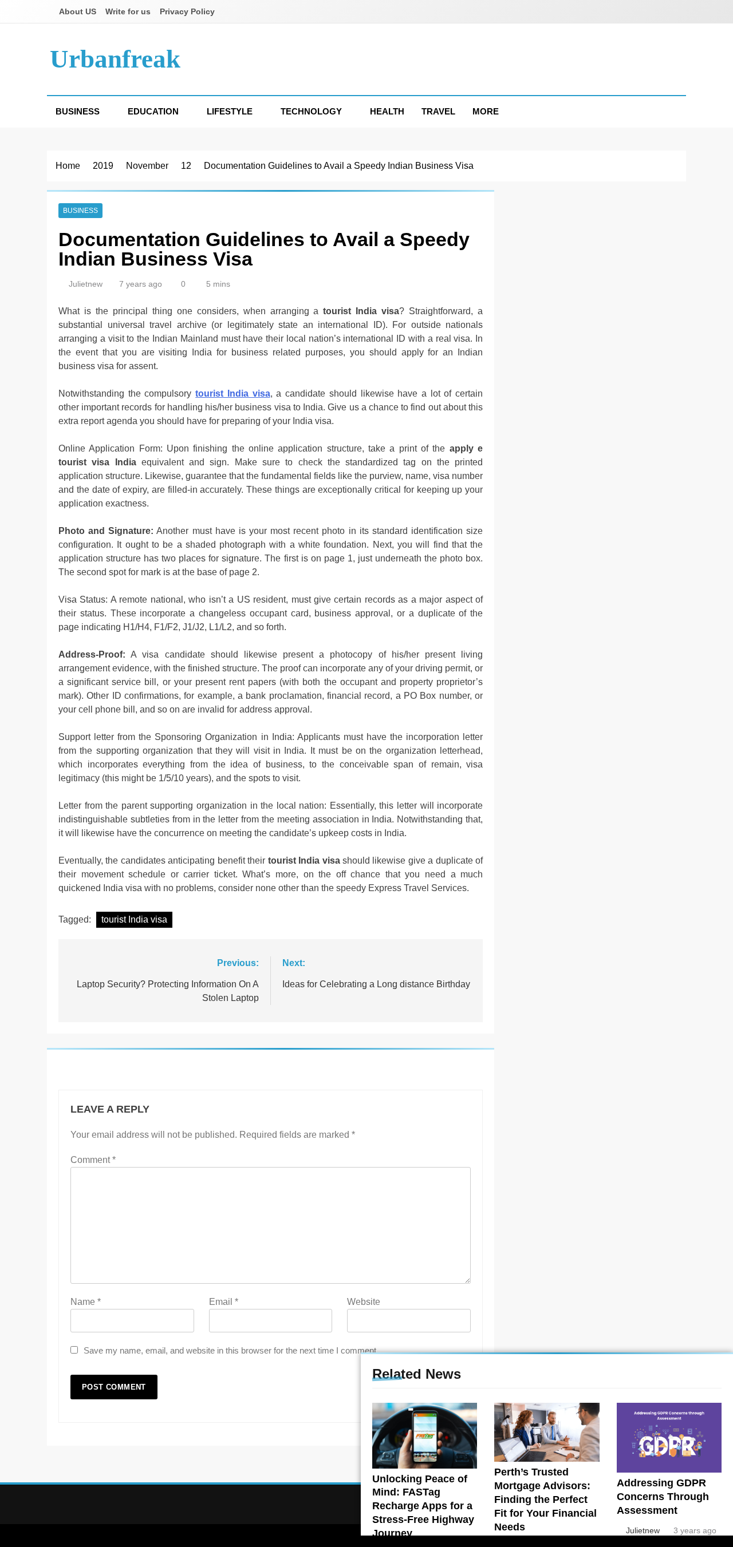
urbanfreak (115, 59)
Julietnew (86, 283)
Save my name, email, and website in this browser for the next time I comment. (231, 1350)
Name (85, 1302)
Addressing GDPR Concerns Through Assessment (663, 1496)
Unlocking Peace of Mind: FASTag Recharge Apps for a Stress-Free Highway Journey (423, 1506)
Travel (438, 111)
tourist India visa (134, 919)
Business (78, 111)
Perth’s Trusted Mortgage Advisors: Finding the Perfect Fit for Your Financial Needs (545, 1499)
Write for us (128, 11)
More (485, 111)
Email (223, 1302)
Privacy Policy (187, 11)
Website (363, 1302)
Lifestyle (230, 111)
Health (387, 111)
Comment (93, 1160)
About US (77, 11)
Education (153, 111)
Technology (311, 111)
